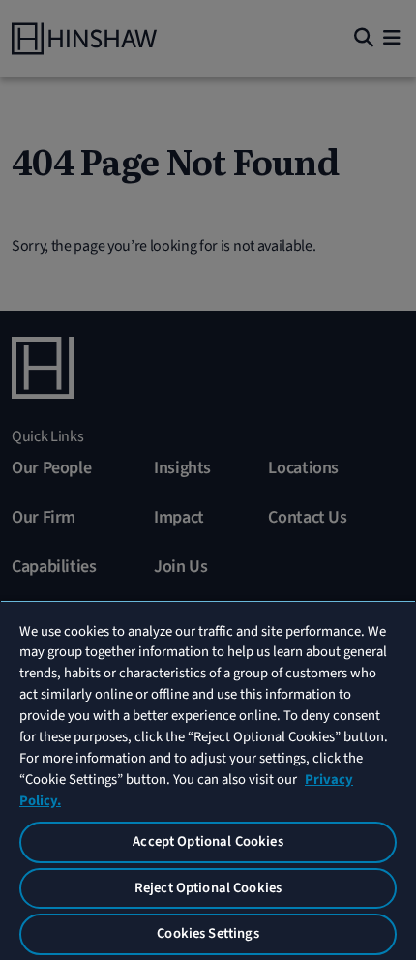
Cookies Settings (207, 933)
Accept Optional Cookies (207, 841)
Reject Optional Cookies (208, 888)
